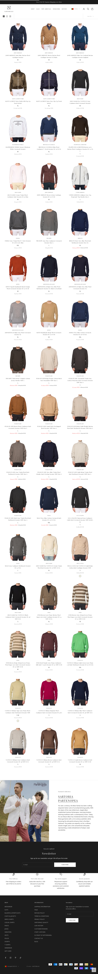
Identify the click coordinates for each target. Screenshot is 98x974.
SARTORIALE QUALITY (41, 922)
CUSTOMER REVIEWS (41, 929)
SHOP (32, 9)
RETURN (64, 9)
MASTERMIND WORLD (17, 144)
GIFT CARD (8, 951)
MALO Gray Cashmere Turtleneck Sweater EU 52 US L (18, 567)
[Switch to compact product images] (10, 16)
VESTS (6, 935)
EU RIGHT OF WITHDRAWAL (43, 935)
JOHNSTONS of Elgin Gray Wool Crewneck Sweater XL (18, 333)
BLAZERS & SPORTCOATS (12, 913)
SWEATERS (8, 932)
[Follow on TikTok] (20, 958)
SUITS (6, 910)
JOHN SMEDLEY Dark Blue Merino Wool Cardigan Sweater (18, 56)
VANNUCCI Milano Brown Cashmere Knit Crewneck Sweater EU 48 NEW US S (49, 761)
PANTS (7, 925)
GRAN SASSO (80, 98)
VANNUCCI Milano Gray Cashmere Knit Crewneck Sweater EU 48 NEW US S (18, 761)
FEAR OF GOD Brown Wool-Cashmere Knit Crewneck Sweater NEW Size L (18, 427)
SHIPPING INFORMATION (42, 906)
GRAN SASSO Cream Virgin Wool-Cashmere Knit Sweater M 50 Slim (17, 196)
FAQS (36, 910)
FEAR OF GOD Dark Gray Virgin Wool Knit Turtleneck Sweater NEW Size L (18, 519)
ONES (49, 612)
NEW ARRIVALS (46, 9)
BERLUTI (80, 238)
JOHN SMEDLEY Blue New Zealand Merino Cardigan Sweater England (80, 56)
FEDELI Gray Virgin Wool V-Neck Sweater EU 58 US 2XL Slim (18, 242)
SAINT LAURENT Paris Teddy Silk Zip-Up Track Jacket (17, 102)
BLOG (36, 941)
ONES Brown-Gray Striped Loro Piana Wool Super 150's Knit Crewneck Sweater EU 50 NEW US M (80, 617)
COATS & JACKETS (10, 916)
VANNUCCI (80, 660)
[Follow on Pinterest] (15, 958)
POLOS (7, 938)
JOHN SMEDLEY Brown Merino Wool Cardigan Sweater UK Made (49, 56)
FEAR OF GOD (48, 376)
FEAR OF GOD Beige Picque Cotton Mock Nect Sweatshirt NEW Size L (49, 379)
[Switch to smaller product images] (7, 16)
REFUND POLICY (39, 913)
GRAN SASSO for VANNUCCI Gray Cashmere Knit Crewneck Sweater (80, 102)
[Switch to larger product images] (4, 16)
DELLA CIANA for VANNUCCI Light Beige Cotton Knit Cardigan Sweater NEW (80, 567)
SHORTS (7, 941)
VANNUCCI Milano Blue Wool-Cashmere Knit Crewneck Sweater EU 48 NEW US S (80, 711)
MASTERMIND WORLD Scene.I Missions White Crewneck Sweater (18, 148)
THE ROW (49, 238)
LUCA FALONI (80, 515)
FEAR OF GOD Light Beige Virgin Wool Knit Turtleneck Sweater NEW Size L (80, 473)
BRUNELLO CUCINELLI (49, 144)
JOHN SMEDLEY (18, 53)
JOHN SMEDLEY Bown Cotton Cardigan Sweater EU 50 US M (49, 196)
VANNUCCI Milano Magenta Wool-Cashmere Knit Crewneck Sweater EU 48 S (49, 711)
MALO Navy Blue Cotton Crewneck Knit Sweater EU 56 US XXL (49, 519)
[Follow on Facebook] (6, 958)
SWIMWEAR (8, 948)
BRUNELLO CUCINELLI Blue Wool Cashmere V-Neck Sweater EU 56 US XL (49, 148)
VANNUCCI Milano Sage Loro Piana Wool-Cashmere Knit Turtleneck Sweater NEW (18, 711)
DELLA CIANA (80, 563)
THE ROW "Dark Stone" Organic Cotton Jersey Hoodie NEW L (18, 379)
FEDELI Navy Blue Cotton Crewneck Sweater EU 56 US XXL (80, 333)
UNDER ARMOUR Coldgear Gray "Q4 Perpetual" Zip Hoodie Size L (80, 196)
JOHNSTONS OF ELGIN (49, 284)
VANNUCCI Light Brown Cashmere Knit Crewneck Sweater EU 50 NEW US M (80, 761)
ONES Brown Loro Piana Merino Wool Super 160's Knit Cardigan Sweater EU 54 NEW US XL (49, 617)
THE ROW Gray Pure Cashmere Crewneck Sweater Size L (49, 242)
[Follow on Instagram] (10, 958)
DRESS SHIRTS (9, 919)
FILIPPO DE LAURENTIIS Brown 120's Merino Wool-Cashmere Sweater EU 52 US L (80, 149)
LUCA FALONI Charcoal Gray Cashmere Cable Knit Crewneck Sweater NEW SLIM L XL (80, 520)
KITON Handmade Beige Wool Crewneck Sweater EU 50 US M (49, 333)
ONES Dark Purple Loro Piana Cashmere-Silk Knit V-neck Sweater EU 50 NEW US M (49, 664)
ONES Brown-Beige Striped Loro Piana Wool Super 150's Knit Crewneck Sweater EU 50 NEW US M (17, 665)
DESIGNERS (56, 9)
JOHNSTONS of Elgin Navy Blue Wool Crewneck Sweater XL (80, 287)
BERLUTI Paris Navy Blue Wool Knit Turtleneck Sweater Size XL (80, 242)
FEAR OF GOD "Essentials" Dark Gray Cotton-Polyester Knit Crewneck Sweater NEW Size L (80, 380)
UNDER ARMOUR (80, 192)
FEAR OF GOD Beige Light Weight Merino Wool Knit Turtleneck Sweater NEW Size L (80, 427)
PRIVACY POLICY (39, 919)
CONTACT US (38, 938)
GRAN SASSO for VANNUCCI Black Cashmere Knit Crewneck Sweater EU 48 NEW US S (18, 617)
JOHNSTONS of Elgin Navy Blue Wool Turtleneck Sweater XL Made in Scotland (49, 287)
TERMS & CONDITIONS (41, 916)
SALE (38, 9)
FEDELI (18, 238)
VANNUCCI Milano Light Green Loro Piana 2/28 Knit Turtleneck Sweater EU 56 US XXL (80, 664)
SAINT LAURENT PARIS (18, 98)
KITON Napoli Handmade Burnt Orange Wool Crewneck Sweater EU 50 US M (18, 287)
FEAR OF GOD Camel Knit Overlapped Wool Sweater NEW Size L (49, 427)
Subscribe (65, 864)
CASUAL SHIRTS (9, 922)
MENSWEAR (8, 906)
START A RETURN (39, 932)
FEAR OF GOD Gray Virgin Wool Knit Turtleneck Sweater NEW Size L (17, 473)
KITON (18, 284)
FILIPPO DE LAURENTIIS (80, 144)
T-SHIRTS (7, 945)
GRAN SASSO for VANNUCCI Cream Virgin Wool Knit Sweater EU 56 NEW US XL (49, 567)
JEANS (6, 929)
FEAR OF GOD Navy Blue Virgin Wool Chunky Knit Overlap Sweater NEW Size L (49, 473)
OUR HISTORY (38, 925)
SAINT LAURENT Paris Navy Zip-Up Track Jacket (49, 102)
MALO (49, 515)
